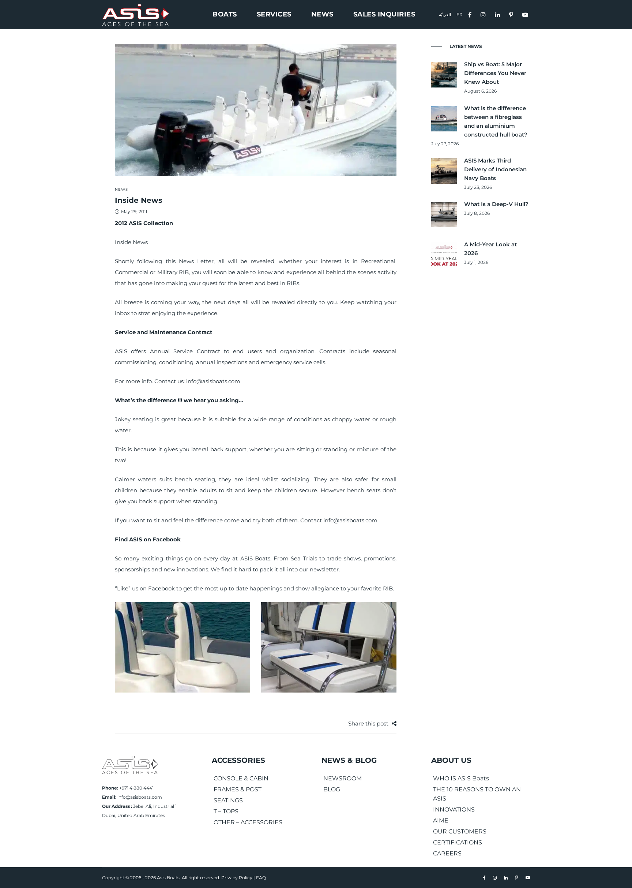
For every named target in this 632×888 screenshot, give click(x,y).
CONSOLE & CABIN (241, 778)
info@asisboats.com (139, 797)
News (121, 189)
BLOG (331, 789)
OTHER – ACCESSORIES (248, 822)
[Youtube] (526, 14)
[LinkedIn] (498, 14)
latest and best (258, 283)
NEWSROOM (342, 778)
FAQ (261, 877)
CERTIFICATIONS (457, 842)
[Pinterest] (512, 14)
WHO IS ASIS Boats (461, 778)
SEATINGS (228, 800)
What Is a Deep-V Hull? (496, 204)
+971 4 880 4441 (136, 788)
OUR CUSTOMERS (459, 831)
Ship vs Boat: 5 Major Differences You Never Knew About (495, 73)
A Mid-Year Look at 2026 (490, 249)
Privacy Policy (236, 877)
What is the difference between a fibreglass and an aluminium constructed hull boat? (495, 121)
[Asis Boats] (130, 764)
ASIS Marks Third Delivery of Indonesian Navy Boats (495, 169)
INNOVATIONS (454, 809)
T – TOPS (226, 811)
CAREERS (447, 853)
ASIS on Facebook (155, 539)
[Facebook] (470, 14)
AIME (440, 820)
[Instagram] (484, 14)
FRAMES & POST (238, 789)
